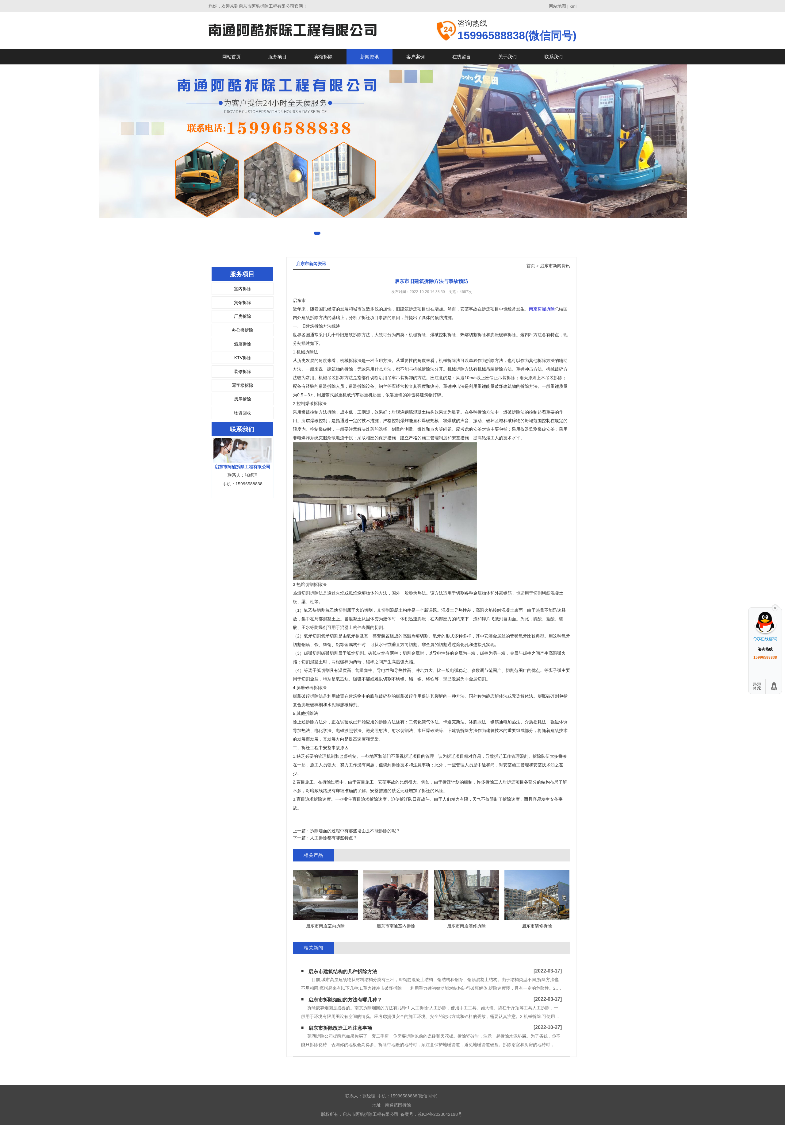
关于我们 (507, 56)
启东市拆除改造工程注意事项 (340, 1028)
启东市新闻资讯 (555, 266)
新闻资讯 (369, 56)
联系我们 (553, 56)
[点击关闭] (775, 607)
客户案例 (415, 56)
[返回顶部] (774, 686)
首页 (531, 266)
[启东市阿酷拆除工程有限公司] (293, 30)
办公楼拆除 (242, 330)
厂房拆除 (242, 316)
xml (573, 6)
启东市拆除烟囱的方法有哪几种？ (345, 999)
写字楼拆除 (242, 385)
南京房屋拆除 (542, 308)
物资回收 (242, 412)
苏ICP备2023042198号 (440, 1114)
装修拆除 (242, 371)
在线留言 (461, 56)
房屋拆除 (242, 399)
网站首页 (231, 56)
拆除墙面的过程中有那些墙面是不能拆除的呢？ (355, 830)
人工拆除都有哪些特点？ (333, 837)
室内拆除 (242, 288)
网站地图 (557, 6)
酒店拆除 (242, 343)
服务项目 (277, 56)
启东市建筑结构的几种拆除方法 (342, 971)
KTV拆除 (242, 357)
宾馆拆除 (323, 56)
